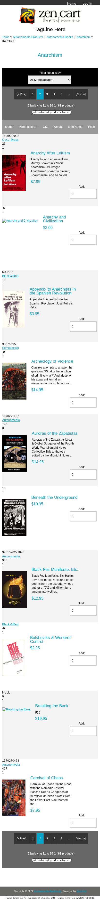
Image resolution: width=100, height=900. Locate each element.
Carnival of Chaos (46, 777)
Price (91, 126)
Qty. (45, 126)
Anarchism (83, 37)
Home (71, 3)
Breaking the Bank (51, 705)
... (69, 94)
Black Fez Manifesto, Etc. (55, 569)
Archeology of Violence (52, 361)
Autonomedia (11, 420)
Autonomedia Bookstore (47, 891)
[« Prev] (21, 94)
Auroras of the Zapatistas (55, 433)
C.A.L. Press (10, 139)
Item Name (75, 126)
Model (9, 126)
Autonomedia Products (28, 37)
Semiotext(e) (10, 347)
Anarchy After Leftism (50, 153)
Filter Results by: (50, 72)
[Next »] (81, 94)
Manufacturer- (28, 126)
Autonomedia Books (59, 37)
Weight (58, 126)
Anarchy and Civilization (54, 219)
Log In (87, 3)
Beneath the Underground (54, 497)
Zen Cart (81, 891)
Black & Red (10, 275)
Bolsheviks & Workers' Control (50, 639)
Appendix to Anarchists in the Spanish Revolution (53, 291)
